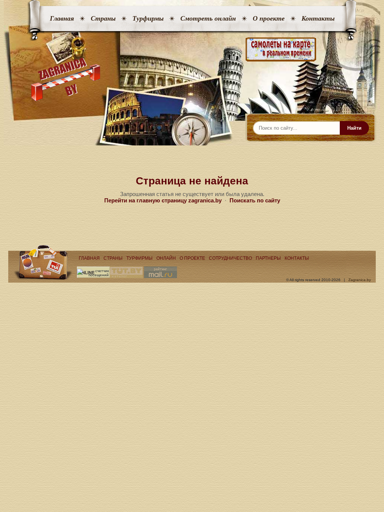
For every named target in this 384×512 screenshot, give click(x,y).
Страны (103, 18)
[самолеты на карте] (192, 49)
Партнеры (268, 258)
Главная (62, 18)
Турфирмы (148, 18)
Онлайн (166, 258)
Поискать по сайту (255, 200)
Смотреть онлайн (208, 18)
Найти (354, 128)
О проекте (269, 18)
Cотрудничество (230, 258)
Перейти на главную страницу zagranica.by (163, 200)
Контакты (318, 18)
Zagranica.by (359, 280)
